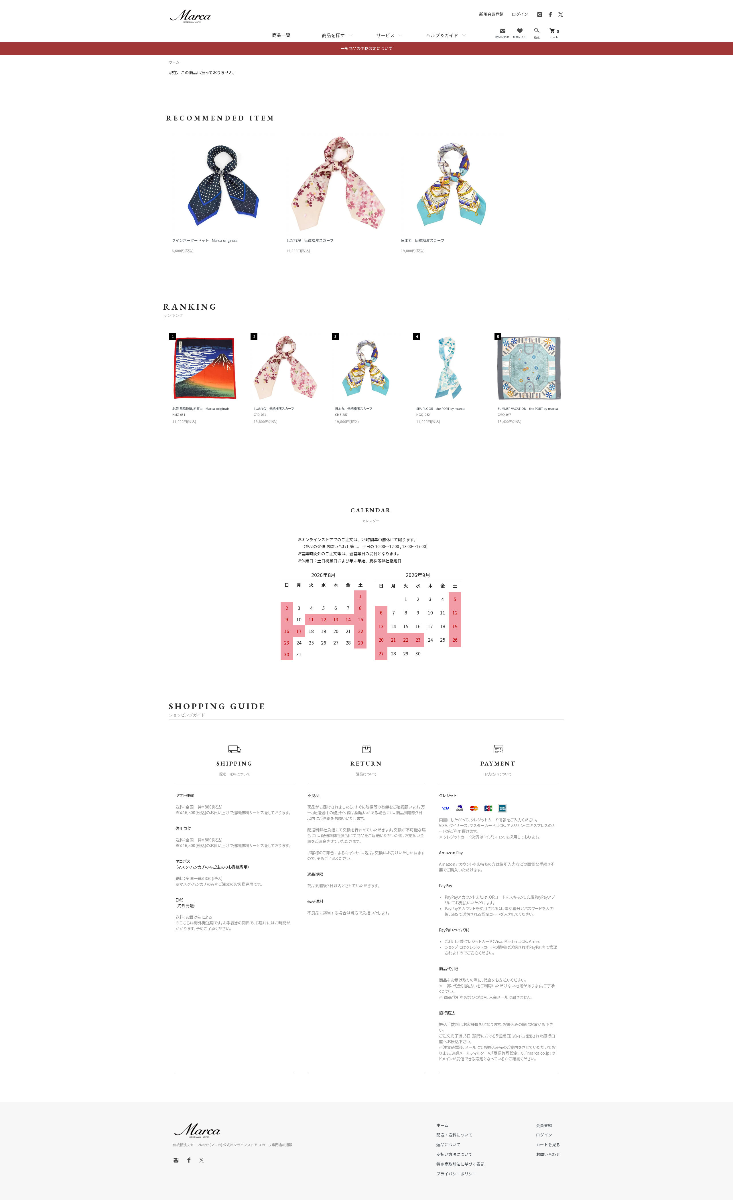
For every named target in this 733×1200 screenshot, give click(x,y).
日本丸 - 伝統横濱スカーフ (422, 240)
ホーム (174, 62)
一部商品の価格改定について (366, 48)
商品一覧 (281, 34)
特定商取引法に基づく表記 (460, 1164)
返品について (448, 1144)
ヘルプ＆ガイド (442, 35)
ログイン (520, 14)
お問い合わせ (548, 1154)
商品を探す (333, 35)
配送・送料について (454, 1135)
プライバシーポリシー (456, 1174)
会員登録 (544, 1125)
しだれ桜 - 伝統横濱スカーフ (310, 240)
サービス (385, 35)
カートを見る (548, 1144)
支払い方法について (454, 1154)
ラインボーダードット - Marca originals (205, 240)
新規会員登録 (491, 14)
